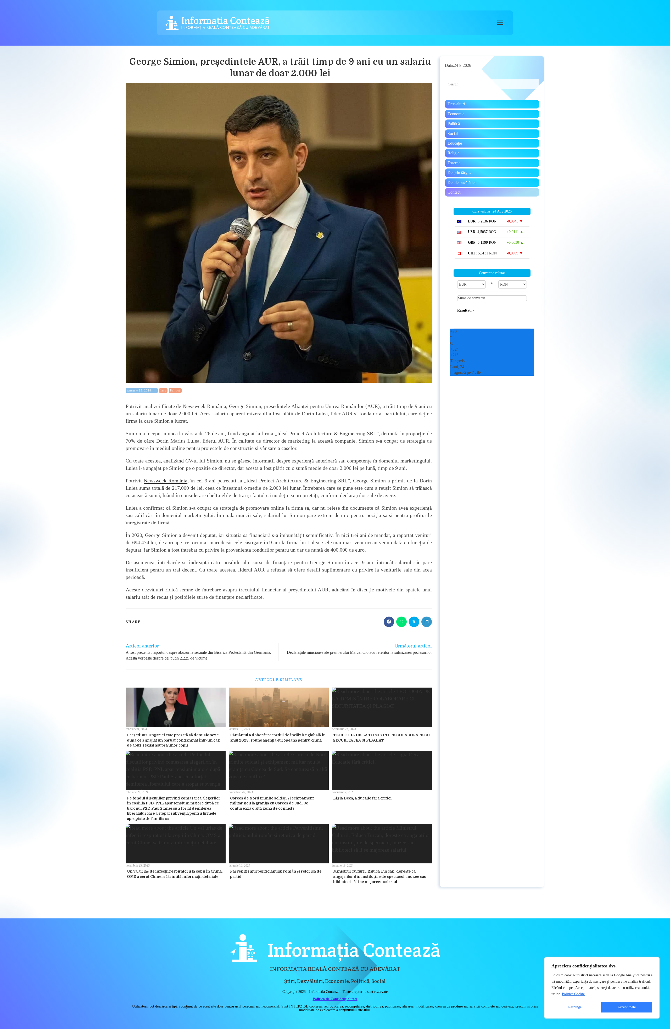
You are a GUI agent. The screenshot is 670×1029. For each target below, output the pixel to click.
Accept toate (626, 1007)
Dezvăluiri (456, 104)
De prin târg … (460, 172)
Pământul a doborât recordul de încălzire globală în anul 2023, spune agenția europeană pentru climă (278, 737)
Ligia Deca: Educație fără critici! (363, 798)
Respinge (575, 1007)
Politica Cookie (573, 994)
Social (453, 133)
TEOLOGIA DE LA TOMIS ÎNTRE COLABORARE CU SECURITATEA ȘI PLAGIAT (381, 737)
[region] (602, 988)
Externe (454, 163)
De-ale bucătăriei (462, 182)
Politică (175, 390)
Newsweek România (165, 480)
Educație (455, 143)
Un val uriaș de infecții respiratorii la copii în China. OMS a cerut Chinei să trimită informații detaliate (175, 874)
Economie (456, 114)
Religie (453, 153)
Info (163, 390)
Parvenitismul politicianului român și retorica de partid (275, 874)
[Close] (654, 962)
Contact (454, 192)
